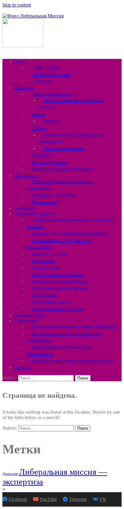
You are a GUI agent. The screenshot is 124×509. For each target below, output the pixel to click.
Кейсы (38, 114)
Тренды (40, 127)
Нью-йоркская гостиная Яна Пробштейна (58, 351)
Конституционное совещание (62, 169)
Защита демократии (52, 93)
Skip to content (16, 5)
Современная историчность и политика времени (69, 223)
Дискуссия (10, 473)
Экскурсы (42, 155)
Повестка (24, 87)
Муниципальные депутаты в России (71, 104)
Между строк (45, 267)
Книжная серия (30, 315)
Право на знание (49, 253)
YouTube (48, 499)
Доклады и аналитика (54, 195)
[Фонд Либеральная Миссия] (33, 15)
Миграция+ (44, 260)
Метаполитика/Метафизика (60, 288)
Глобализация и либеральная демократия (71, 138)
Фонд (20, 61)
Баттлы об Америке (64, 148)
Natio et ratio (44, 295)
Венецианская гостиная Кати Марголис (73, 360)
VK (103, 499)
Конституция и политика (58, 274)
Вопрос (51, 121)
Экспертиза (26, 175)
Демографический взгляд (58, 308)
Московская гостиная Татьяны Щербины (74, 326)
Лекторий (24, 208)
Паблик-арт (26, 320)
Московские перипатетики (59, 281)
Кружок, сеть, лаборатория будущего (69, 233)
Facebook (17, 499)
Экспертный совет (51, 74)
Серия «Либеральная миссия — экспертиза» (61, 185)
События (41, 81)
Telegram (78, 499)
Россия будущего (49, 162)
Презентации (45, 201)
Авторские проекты (34, 213)
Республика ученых (52, 302)
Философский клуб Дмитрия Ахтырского (58, 244)
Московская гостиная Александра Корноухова (63, 337)
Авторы (22, 367)
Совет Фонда (45, 67)
